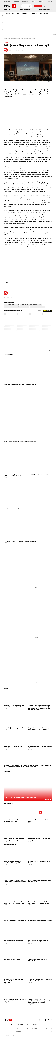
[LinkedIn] (45, 1020)
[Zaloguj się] (45, 6)
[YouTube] (48, 1020)
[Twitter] (42, 1020)
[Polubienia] (2, 15)
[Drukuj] (2, 23)
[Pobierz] (2, 26)
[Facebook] (39, 1020)
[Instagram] (51, 1020)
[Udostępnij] (2, 30)
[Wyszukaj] (30, 6)
